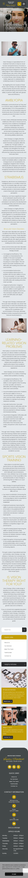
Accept (14, 874)
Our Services (8, 646)
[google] (14, 767)
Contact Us (7, 656)
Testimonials (8, 652)
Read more (7, 701)
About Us (7, 642)
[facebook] (9, 767)
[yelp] (18, 767)
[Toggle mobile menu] (3, 3)
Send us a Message (14, 828)
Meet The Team (8, 649)
